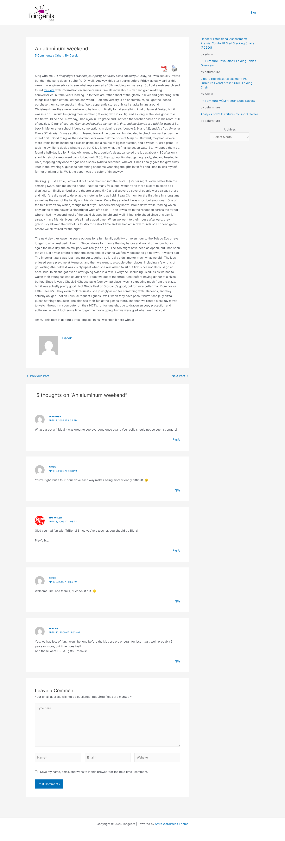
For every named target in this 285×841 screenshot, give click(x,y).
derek (52, 467)
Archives (230, 129)
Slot (253, 12)
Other (59, 55)
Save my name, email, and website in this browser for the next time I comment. (94, 772)
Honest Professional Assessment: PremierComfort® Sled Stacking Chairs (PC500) (227, 43)
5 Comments (43, 55)
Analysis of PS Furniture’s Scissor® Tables (229, 114)
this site (49, 90)
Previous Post (38, 375)
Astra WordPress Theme (171, 824)
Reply (176, 439)
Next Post (180, 375)
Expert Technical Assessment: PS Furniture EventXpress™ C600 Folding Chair (226, 83)
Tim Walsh (55, 517)
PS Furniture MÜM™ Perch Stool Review (228, 101)
